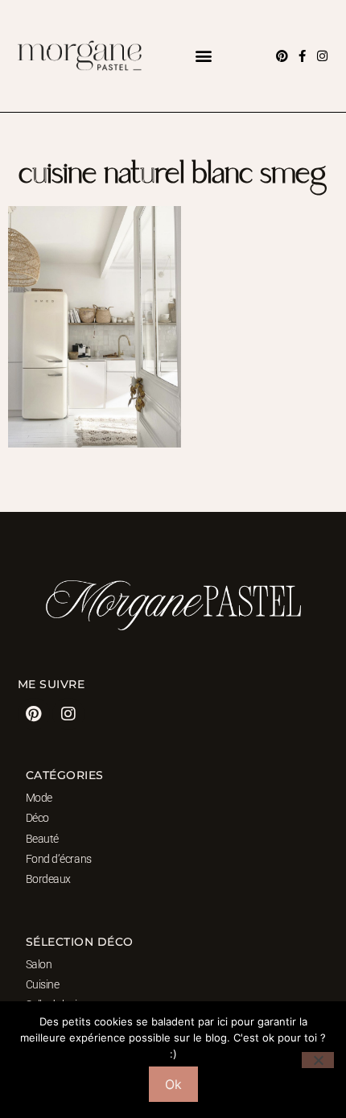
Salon (39, 964)
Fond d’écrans (59, 858)
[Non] (318, 1060)
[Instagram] (322, 56)
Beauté (42, 838)
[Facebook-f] (302, 56)
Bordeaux (48, 879)
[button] (203, 56)
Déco (37, 817)
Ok (173, 1084)
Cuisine (43, 984)
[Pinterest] (282, 56)
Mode (39, 797)
